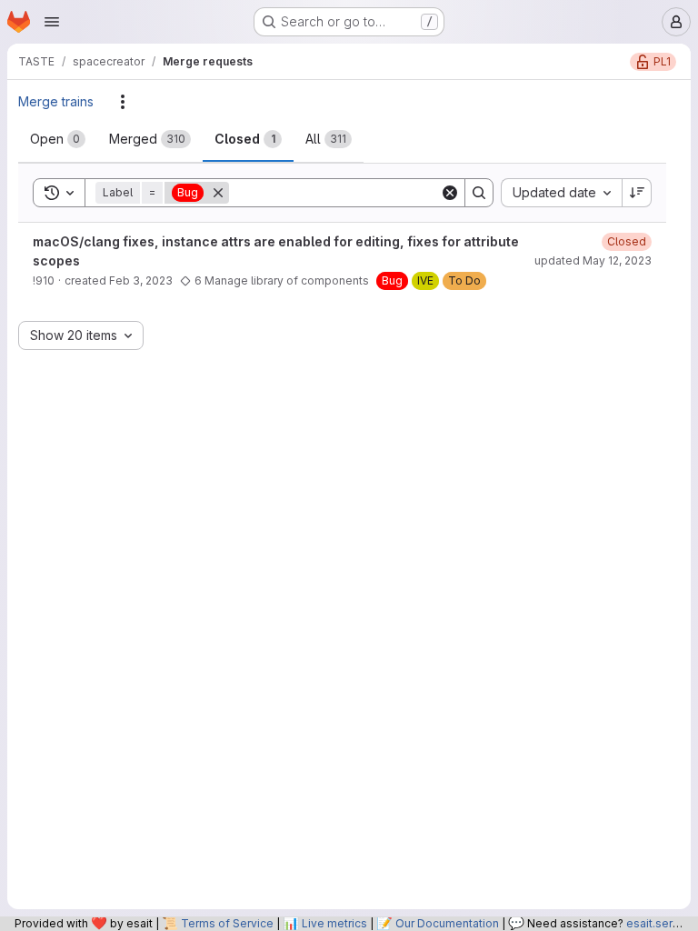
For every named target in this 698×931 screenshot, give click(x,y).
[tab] (57, 139)
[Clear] (450, 193)
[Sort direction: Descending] (637, 192)
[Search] (479, 192)
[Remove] (218, 193)
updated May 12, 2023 (593, 260)
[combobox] (561, 192)
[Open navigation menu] (51, 21)
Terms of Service (227, 923)
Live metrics (334, 923)
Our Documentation (447, 923)
